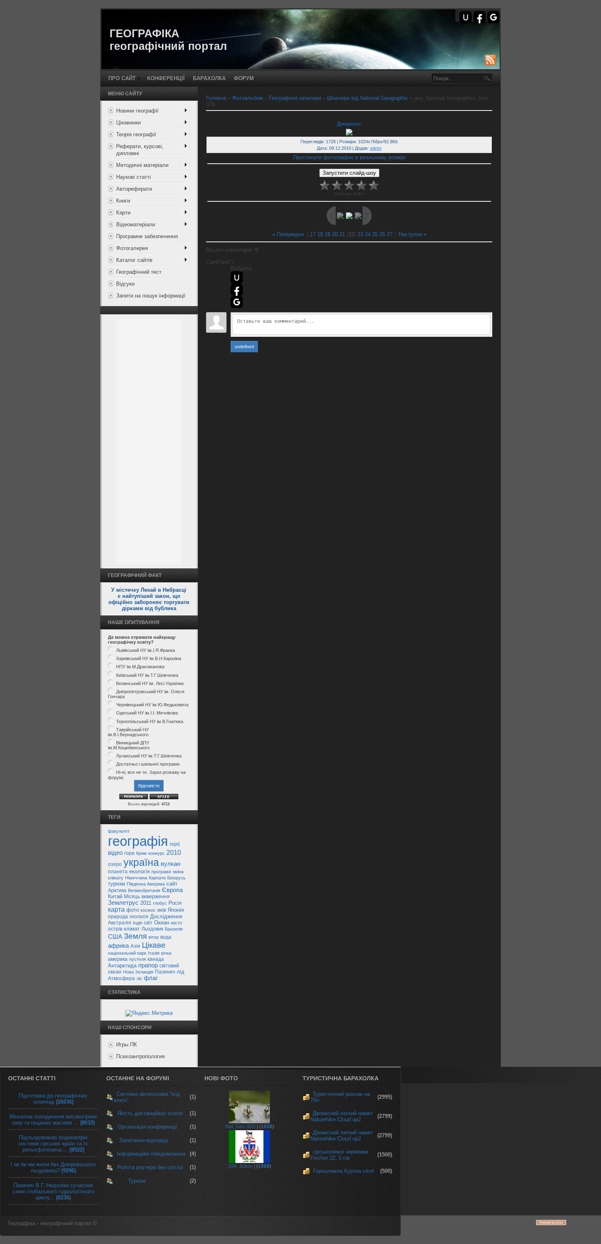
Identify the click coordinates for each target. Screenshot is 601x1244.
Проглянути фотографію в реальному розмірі (349, 157)
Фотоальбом (247, 98)
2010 (173, 852)
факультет (119, 831)
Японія (176, 910)
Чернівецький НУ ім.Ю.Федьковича (152, 704)
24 (367, 234)
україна (141, 862)
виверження (155, 896)
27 (389, 234)
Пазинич (165, 972)
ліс (139, 978)
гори (129, 853)
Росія (175, 903)
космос (148, 910)
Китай (115, 896)
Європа (172, 890)
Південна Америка (146, 883)
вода (165, 937)
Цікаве (154, 945)
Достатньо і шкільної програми (147, 764)
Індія (137, 922)
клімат (132, 929)
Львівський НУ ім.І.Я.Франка (145, 650)
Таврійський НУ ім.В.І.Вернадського (128, 732)
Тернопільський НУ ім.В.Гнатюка (149, 721)
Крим (141, 853)
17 (313, 234)
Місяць (132, 896)
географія (138, 841)
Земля (135, 936)
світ (148, 923)
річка (166, 953)
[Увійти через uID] (466, 17)
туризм (116, 884)
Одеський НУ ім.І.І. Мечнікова (147, 713)
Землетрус (123, 902)
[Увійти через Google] (493, 17)
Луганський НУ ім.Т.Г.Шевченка (149, 755)
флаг (151, 978)
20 (335, 234)
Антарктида (122, 965)
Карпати (157, 877)
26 (382, 234)
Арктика (117, 890)
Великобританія (144, 890)
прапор (148, 965)
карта (116, 909)
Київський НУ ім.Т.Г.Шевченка (147, 675)
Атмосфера (121, 978)
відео (115, 853)
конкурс (156, 853)
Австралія (119, 923)
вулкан (170, 864)
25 (375, 234)
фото (132, 910)
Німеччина (136, 877)
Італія (153, 953)
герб (175, 844)
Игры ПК (126, 1044)
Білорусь (176, 877)
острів (115, 929)
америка (118, 959)
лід (180, 972)
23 (360, 234)
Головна (216, 98)
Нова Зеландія (138, 971)
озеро (115, 864)
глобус (160, 903)
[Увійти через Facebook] (479, 17)
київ (161, 910)
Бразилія (174, 928)
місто (176, 922)
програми (161, 871)
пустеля (137, 959)
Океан (161, 922)
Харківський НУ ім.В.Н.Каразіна (148, 658)
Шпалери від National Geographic (367, 98)
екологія (139, 871)
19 (327, 234)
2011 (145, 903)
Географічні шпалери (295, 98)
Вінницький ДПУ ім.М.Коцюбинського (129, 745)
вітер (153, 937)
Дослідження (166, 916)
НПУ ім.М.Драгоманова (140, 667)
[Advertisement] (149, 441)
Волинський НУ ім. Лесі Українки (150, 683)
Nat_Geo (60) (240, 1126)
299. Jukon (240, 1166)
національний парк (127, 953)
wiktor (376, 148)
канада (156, 959)
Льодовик (152, 929)
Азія (135, 946)
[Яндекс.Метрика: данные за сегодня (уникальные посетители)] (149, 1013)
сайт (171, 884)
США (115, 936)
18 (320, 234)
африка (118, 945)
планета (118, 871)
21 (342, 234)
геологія (139, 916)
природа (118, 916)
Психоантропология (140, 1056)
